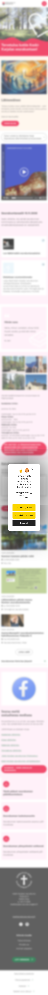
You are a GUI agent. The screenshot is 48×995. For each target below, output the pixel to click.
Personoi (24, 523)
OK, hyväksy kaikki (24, 507)
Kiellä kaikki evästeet (24, 515)
